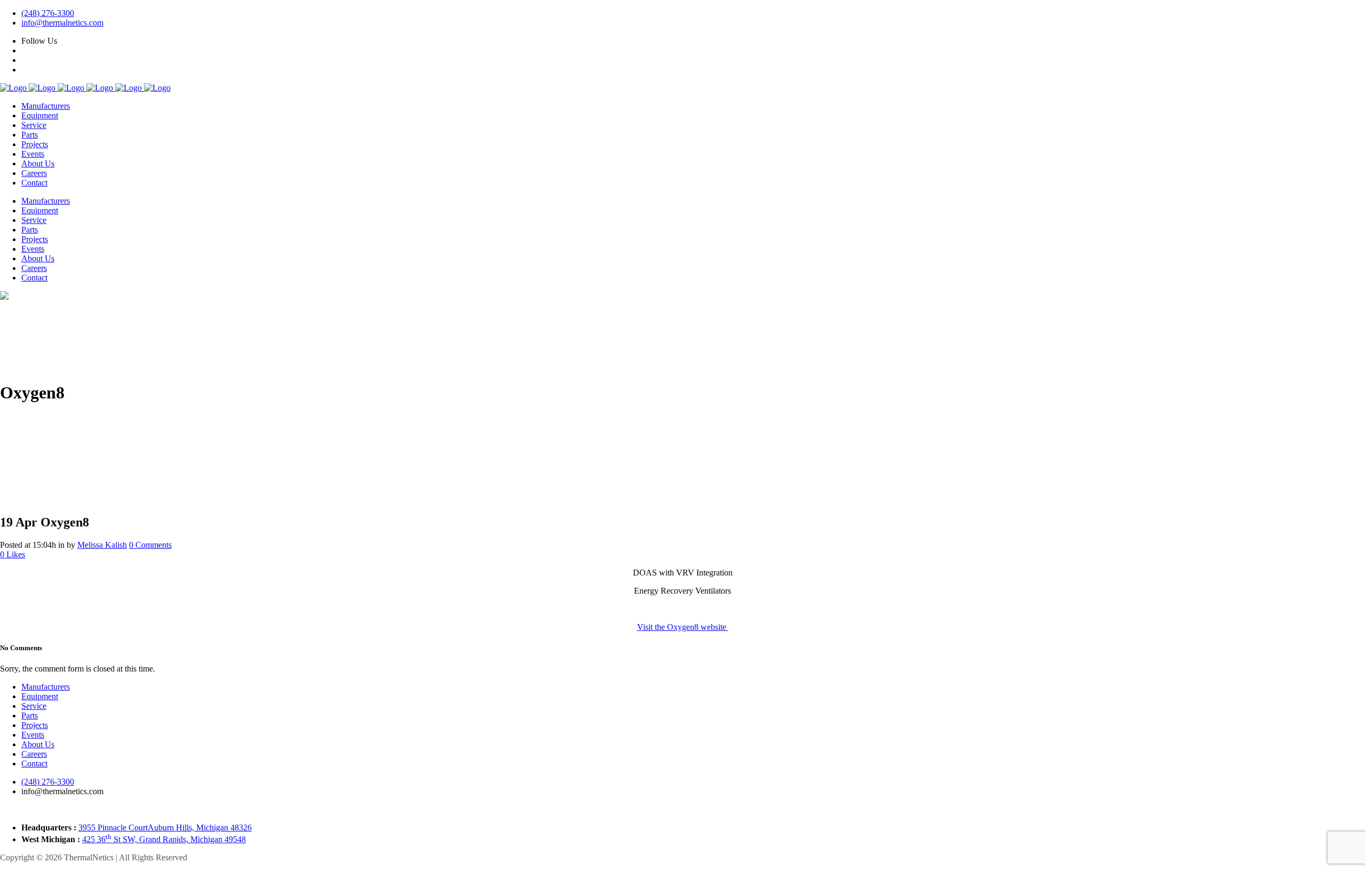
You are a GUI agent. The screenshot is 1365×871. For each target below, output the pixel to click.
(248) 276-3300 (47, 13)
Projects (34, 725)
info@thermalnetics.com (62, 22)
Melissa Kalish (102, 544)
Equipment (39, 696)
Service (33, 705)
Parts (29, 715)
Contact (34, 763)
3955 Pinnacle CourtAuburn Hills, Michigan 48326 (165, 827)
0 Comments (150, 544)
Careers (34, 753)
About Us (37, 744)
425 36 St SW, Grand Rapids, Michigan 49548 (164, 839)
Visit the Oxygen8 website (682, 627)
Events (32, 734)
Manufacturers (45, 686)
